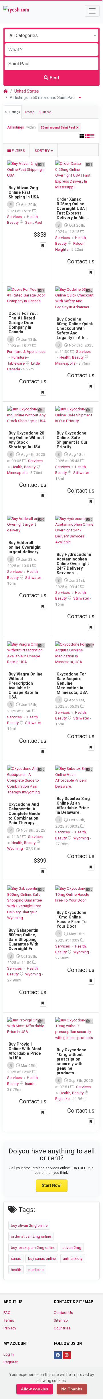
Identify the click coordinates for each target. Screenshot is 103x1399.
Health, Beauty (72, 357)
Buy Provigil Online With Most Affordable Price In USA (25, 1051)
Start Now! (52, 1185)
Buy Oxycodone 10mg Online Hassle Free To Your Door (72, 919)
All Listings (12, 112)
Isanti (30, 1083)
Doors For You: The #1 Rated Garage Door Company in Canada (23, 322)
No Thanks (71, 1389)
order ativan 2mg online (31, 1236)
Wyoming (15, 848)
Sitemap (61, 1320)
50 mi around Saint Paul (58, 127)
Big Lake (62, 1098)
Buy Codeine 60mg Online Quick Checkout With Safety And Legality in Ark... (75, 328)
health (16, 1269)
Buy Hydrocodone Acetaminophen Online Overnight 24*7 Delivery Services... (74, 563)
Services (15, 216)
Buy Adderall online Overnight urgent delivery (25, 547)
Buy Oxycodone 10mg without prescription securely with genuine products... (71, 1061)
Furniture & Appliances (26, 351)
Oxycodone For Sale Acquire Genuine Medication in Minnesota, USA (72, 683)
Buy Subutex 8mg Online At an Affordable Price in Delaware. (73, 805)
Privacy (9, 1328)
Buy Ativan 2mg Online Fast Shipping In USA (24, 192)
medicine (35, 1269)
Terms (8, 1320)
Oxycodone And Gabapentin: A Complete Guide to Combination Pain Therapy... (24, 813)
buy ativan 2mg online (29, 1225)
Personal (29, 112)
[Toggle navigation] (92, 11)
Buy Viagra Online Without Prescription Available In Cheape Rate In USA (26, 685)
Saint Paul (33, 222)
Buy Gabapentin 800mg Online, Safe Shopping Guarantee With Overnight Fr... (23, 939)
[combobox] (51, 35)
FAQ (7, 1312)
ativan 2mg (71, 1247)
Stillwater (81, 472)
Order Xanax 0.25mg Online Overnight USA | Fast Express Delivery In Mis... (73, 208)
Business (45, 112)
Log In (8, 1354)
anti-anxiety (72, 1258)
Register (10, 1362)
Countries (62, 1328)
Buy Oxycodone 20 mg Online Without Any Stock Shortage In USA (26, 440)
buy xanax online (42, 1258)
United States (26, 91)
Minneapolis (65, 363)
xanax (16, 1258)
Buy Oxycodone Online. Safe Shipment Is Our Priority (72, 440)
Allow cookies (34, 1389)
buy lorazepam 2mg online (33, 1247)
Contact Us (63, 1312)
